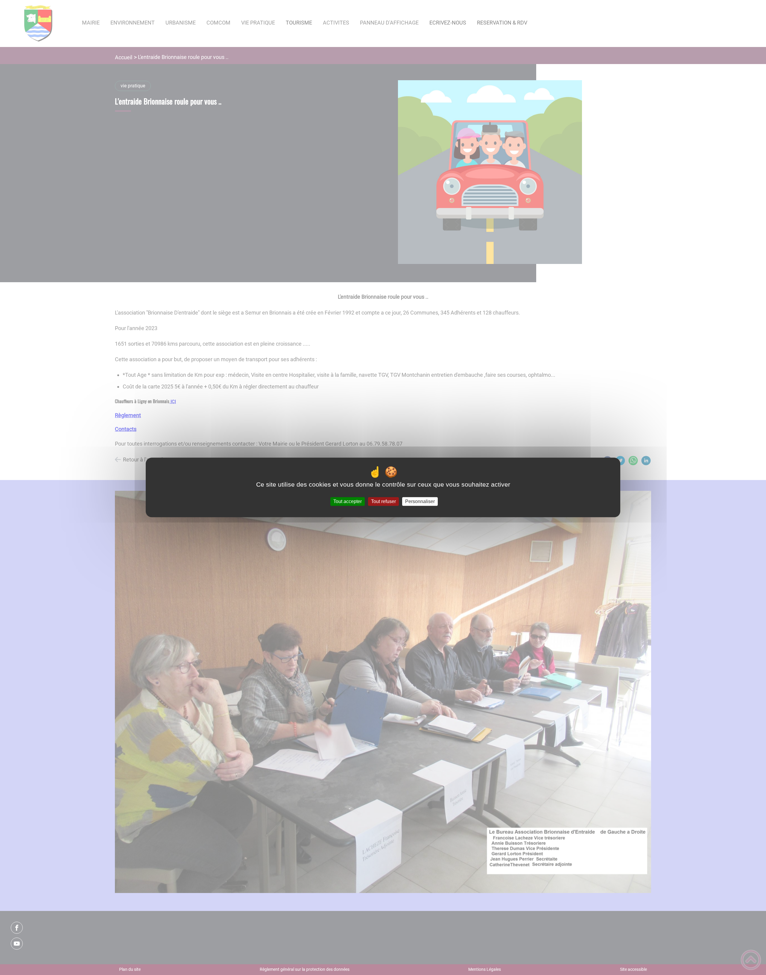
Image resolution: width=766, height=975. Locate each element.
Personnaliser (420, 501)
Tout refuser (383, 501)
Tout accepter (347, 501)
